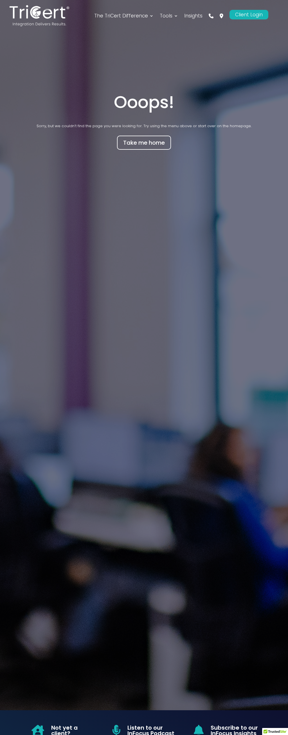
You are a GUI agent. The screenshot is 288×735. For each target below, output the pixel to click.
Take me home (144, 143)
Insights (193, 15)
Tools (166, 15)
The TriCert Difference (121, 15)
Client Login (249, 14)
